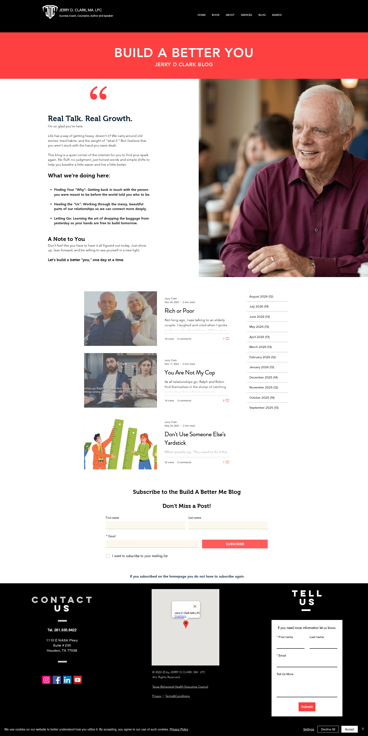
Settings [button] (308, 729)
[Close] (362, 729)
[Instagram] (46, 680)
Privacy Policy (179, 729)
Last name (194, 517)
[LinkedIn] (67, 680)
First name (112, 517)
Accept (349, 729)
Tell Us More (285, 674)
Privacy (157, 696)
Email (110, 536)
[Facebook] (57, 680)
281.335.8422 (65, 630)
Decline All (328, 729)
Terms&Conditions (177, 696)
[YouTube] (77, 680)
